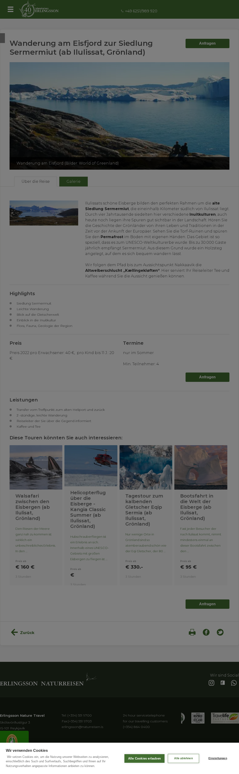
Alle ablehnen (183, 758)
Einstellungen (217, 758)
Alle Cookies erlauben (144, 758)
